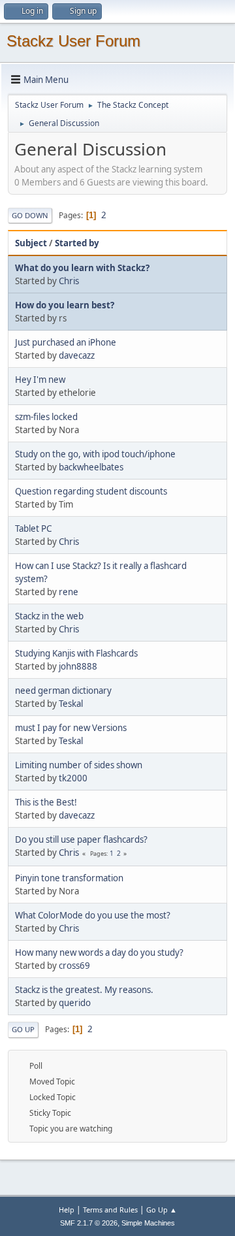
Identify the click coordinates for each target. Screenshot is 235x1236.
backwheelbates (91, 467)
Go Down (30, 215)
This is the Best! (46, 802)
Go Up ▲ (161, 1209)
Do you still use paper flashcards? (81, 839)
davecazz (77, 355)
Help (66, 1209)
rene (68, 592)
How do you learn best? (64, 305)
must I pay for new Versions (71, 728)
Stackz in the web (49, 616)
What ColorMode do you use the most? (92, 915)
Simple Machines (148, 1223)
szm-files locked (46, 417)
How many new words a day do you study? (99, 952)
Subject (31, 243)
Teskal (71, 703)
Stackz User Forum (73, 41)
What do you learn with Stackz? (82, 268)
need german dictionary (63, 690)
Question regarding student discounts (91, 491)
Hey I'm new (40, 379)
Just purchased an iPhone (65, 342)
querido (75, 1003)
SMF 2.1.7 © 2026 (89, 1223)
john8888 (78, 666)
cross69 (74, 965)
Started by (77, 243)
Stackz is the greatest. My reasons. (84, 990)
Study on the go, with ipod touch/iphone (95, 454)
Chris (69, 281)
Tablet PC (33, 528)
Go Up (23, 1029)
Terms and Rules (110, 1209)
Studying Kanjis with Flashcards (76, 653)
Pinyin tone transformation (69, 878)
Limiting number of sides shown (78, 765)
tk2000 (73, 778)
